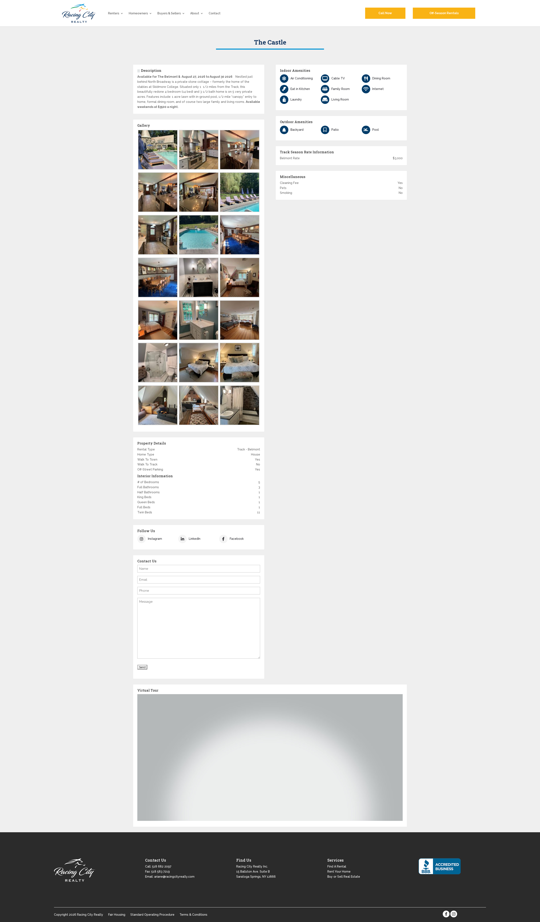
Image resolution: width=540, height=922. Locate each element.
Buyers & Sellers (169, 13)
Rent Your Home (339, 871)
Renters (113, 13)
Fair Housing (116, 914)
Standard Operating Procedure (152, 914)
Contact (214, 13)
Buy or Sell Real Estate (343, 876)
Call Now (385, 13)
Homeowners (138, 13)
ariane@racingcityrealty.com (174, 876)
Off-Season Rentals (444, 13)
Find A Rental (336, 866)
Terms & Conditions (193, 914)
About (194, 13)
